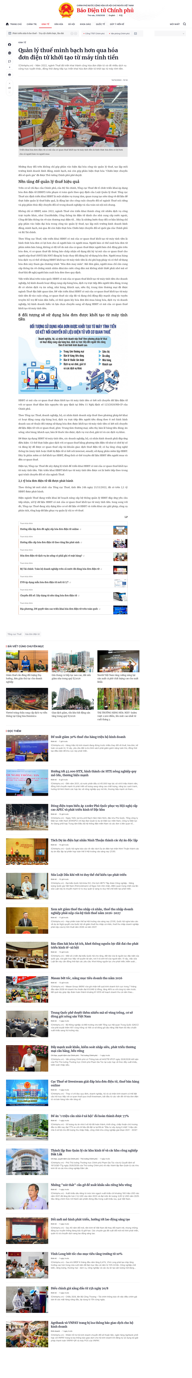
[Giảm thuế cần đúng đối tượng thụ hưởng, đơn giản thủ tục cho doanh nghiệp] (27, 661)
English (112, 15)
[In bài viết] (9, 74)
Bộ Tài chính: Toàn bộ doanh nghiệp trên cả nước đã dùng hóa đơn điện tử (60, 568)
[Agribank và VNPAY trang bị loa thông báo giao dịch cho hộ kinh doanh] (27, 1334)
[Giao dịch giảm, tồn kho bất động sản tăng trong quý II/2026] (73, 699)
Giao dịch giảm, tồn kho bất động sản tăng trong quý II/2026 (71, 714)
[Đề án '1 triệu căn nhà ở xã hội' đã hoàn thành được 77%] (27, 1127)
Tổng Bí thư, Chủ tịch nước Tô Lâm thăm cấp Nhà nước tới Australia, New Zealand (40, 33)
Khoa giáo (85, 24)
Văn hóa (58, 24)
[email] (135, 33)
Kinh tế (45, 24)
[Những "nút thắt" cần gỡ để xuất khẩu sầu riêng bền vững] (27, 1196)
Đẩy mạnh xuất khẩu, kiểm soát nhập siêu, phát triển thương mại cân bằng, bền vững (93, 1049)
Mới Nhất (175, 24)
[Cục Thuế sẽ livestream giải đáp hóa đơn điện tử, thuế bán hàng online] (27, 1093)
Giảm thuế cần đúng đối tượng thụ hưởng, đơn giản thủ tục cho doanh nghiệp (24, 678)
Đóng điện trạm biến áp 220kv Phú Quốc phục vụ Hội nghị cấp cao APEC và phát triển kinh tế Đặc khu (94, 807)
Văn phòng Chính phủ (120, 33)
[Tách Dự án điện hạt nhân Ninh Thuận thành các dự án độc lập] (27, 851)
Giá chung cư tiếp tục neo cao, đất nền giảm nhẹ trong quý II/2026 (71, 677)
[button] (72, 33)
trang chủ (16, 24)
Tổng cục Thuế (14, 634)
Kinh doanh (55, 1331)
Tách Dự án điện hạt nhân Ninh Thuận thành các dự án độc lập (94, 840)
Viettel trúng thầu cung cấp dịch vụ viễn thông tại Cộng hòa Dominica (26, 714)
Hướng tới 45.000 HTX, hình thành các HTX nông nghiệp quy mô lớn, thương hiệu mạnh (93, 773)
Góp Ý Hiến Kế (117, 24)
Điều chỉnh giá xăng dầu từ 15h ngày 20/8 (79, 1288)
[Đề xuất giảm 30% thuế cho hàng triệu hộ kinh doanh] (27, 748)
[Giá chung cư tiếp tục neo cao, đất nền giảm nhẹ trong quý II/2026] (73, 661)
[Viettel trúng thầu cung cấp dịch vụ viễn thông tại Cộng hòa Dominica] (27, 699)
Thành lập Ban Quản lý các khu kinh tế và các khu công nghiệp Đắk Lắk (94, 1152)
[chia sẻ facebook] (9, 44)
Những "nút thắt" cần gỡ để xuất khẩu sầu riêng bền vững (91, 1185)
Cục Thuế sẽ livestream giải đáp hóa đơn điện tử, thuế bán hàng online (95, 1083)
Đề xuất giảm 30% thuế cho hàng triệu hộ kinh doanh (88, 737)
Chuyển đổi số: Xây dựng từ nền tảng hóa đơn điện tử (48, 595)
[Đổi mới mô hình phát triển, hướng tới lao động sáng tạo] (27, 1230)
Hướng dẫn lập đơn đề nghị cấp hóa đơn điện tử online (49, 529)
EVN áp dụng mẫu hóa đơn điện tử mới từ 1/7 (44, 582)
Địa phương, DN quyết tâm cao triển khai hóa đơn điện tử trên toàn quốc (59, 608)
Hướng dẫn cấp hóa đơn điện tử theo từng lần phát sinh (50, 542)
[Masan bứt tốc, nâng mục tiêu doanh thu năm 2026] (27, 989)
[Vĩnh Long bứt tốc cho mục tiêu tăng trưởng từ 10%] (27, 1265)
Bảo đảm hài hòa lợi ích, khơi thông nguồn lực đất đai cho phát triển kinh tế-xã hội (94, 945)
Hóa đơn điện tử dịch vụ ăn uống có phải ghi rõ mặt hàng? (51, 555)
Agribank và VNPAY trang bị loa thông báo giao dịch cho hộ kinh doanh (92, 1324)
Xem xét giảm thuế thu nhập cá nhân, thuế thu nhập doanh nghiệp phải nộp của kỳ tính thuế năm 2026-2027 (92, 911)
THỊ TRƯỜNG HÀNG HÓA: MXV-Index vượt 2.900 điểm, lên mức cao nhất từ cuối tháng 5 (117, 716)
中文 (121, 15)
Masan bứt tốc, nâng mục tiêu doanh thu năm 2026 (86, 978)
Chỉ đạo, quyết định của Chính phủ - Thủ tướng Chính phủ (74, 1055)
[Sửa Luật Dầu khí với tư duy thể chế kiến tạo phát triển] (27, 886)
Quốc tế (100, 24)
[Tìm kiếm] (184, 24)
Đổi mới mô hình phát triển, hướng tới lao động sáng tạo (90, 1219)
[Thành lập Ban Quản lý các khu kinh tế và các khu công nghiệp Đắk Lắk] (27, 1162)
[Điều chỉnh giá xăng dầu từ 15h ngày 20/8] (27, 1299)
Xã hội (71, 24)
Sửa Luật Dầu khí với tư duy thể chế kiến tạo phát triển (89, 875)
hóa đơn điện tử (32, 634)
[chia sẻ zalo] (9, 53)
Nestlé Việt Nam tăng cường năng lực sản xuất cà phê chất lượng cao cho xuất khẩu (117, 678)
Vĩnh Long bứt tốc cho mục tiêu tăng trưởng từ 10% (86, 1254)
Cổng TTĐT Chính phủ (95, 33)
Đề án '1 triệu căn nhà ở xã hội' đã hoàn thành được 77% (90, 1116)
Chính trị (32, 24)
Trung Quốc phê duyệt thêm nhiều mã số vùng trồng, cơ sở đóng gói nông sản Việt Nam (92, 1014)
